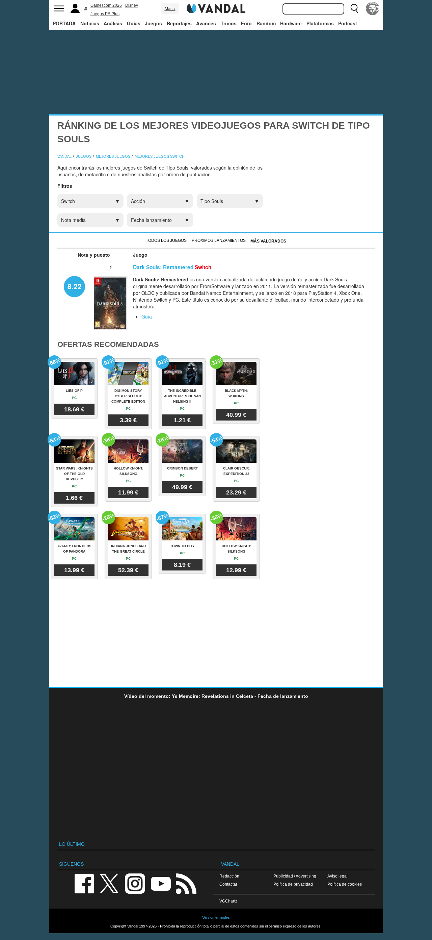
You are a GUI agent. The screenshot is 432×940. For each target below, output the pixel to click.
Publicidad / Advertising (294, 876)
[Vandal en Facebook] (84, 883)
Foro (246, 23)
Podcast (347, 23)
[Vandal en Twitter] (109, 883)
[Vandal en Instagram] (135, 883)
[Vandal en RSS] (186, 883)
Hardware (291, 23)
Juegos (153, 23)
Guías (133, 23)
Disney (131, 5)
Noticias (89, 23)
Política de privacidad (293, 884)
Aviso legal (337, 876)
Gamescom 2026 (106, 5)
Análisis (113, 23)
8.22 (75, 286)
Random (266, 23)
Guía (146, 316)
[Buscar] (354, 8)
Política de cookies (344, 884)
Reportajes (179, 23)
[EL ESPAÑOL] (372, 8)
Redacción (229, 876)
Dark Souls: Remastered (163, 267)
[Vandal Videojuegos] (216, 7)
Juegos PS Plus (104, 13)
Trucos (229, 23)
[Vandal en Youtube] (160, 883)
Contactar (228, 884)
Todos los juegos (166, 240)
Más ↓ (170, 8)
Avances (206, 23)
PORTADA (64, 23)
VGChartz (228, 901)
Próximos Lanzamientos (219, 240)
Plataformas (320, 23)
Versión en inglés (216, 917)
